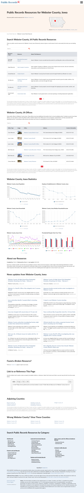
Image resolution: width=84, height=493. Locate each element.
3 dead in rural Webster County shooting (54, 300)
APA (28, 381)
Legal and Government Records (38, 438)
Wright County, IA (58, 402)
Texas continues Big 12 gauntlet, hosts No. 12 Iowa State (59, 312)
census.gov (26, 204)
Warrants (57, 450)
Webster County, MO (12, 421)
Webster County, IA (28, 17)
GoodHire (29, 473)
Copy (70, 381)
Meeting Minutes (35, 451)
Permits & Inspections (36, 443)
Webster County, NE (35, 421)
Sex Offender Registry (59, 455)
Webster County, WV (36, 423)
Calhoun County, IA (11, 404)
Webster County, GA (59, 421)
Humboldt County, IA (35, 404)
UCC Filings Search (11, 458)
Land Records (10, 455)
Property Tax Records (12, 452)
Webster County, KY (59, 423)
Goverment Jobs (58, 443)
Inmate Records (58, 454)
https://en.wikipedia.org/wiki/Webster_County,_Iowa (65, 29)
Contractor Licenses (36, 460)
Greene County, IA (11, 405)
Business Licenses (35, 459)
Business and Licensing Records (38, 457)
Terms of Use (61, 473)
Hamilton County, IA (35, 402)
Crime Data (57, 452)
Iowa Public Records (11, 33)
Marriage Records (11, 442)
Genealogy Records (12, 446)
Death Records (11, 443)
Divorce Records (11, 445)
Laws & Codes (34, 446)
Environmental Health (36, 449)
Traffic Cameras (58, 456)
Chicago (18, 381)
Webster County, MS (12, 423)
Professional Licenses (36, 462)
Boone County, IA (11, 402)
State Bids (34, 450)
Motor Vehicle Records (36, 453)
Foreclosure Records (12, 454)
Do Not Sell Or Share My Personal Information (57, 477)
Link (14, 381)
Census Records (35, 442)
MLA (23, 381)
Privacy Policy (54, 473)
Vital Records (10, 438)
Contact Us (13, 364)
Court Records (58, 451)
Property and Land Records (13, 450)
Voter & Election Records (37, 445)
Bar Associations (35, 447)
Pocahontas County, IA (36, 405)
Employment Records (59, 442)
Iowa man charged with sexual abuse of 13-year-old (22, 312)
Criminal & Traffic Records (60, 447)
